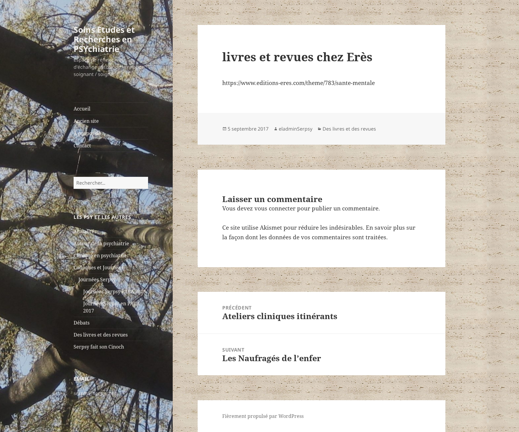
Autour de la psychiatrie (101, 243)
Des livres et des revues (101, 334)
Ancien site (86, 121)
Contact (82, 145)
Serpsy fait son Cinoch (99, 346)
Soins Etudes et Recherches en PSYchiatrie (104, 39)
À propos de (87, 133)
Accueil (82, 108)
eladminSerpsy (295, 128)
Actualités (85, 231)
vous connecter (275, 208)
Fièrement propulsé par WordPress (263, 416)
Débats (82, 322)
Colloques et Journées (98, 267)
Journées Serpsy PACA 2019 (114, 291)
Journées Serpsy (97, 279)
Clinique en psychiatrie (100, 255)
